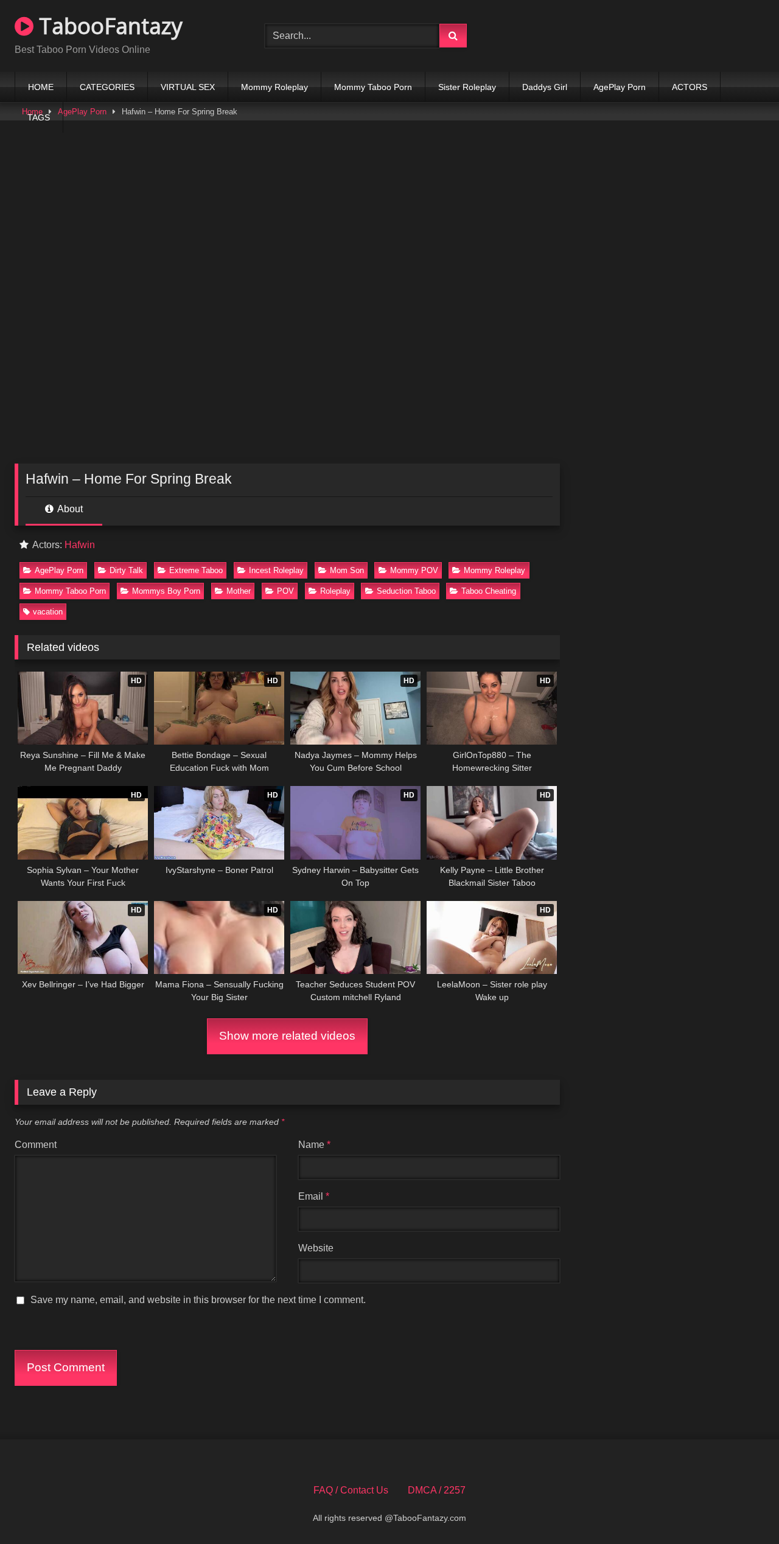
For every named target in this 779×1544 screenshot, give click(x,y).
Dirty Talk (126, 570)
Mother (238, 591)
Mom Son (347, 570)
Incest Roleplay (276, 570)
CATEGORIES (107, 87)
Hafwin (80, 545)
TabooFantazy (108, 26)
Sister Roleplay (467, 87)
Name (314, 1144)
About (69, 509)
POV (285, 591)
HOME (41, 87)
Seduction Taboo (406, 591)
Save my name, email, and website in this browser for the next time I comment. (198, 1300)
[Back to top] (741, 1508)
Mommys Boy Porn (166, 591)
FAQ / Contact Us (350, 1490)
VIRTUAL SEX (188, 87)
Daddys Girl (544, 87)
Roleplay (335, 591)
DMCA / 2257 (437, 1490)
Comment (36, 1144)
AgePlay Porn (619, 87)
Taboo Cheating (488, 591)
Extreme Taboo (196, 570)
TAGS (38, 117)
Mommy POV (414, 570)
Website (316, 1248)
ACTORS (689, 87)
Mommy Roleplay (274, 87)
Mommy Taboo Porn (373, 87)
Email (313, 1196)
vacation (48, 611)
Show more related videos (287, 1035)
